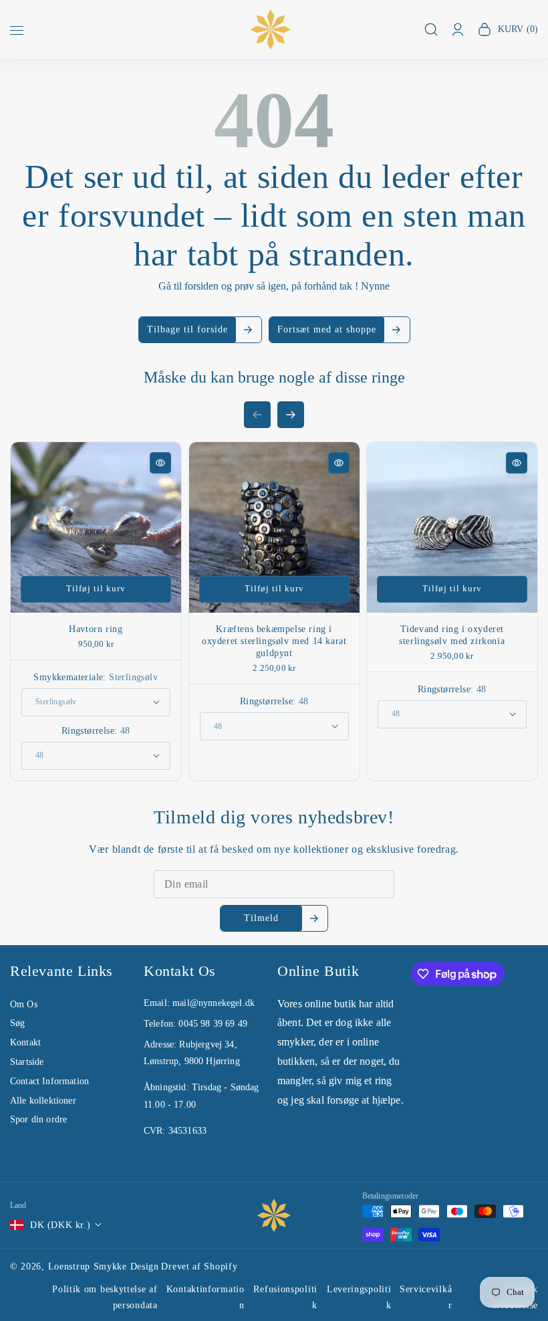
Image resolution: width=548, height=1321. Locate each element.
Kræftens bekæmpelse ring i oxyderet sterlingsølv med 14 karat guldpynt (274, 641)
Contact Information (49, 1081)
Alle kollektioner (43, 1101)
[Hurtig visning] (160, 463)
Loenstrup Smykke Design (103, 1266)
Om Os (23, 1004)
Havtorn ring (95, 629)
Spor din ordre (38, 1119)
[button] (16, 32)
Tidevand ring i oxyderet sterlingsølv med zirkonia (452, 635)
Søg (17, 1023)
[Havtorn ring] (96, 527)
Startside (26, 1062)
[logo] (274, 1215)
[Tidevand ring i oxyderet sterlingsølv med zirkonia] (452, 527)
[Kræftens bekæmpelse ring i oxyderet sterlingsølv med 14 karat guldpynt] (274, 527)
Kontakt (25, 1042)
